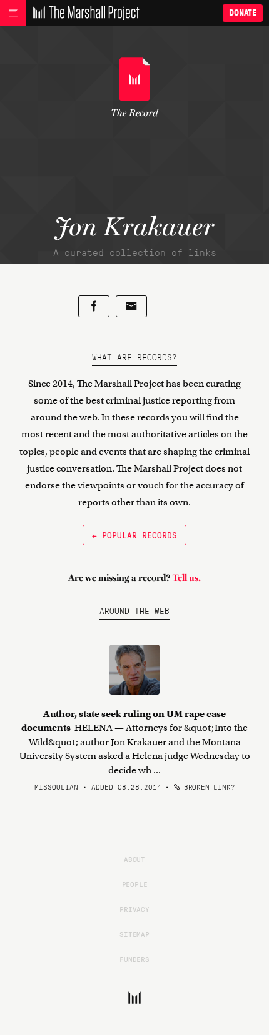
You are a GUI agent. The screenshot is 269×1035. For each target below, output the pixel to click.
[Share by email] (131, 306)
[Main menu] (13, 13)
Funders (134, 959)
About (134, 859)
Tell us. (187, 577)
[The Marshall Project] (82, 13)
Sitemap (134, 934)
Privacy (134, 909)
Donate (242, 12)
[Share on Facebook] (93, 306)
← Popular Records (134, 534)
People (135, 884)
